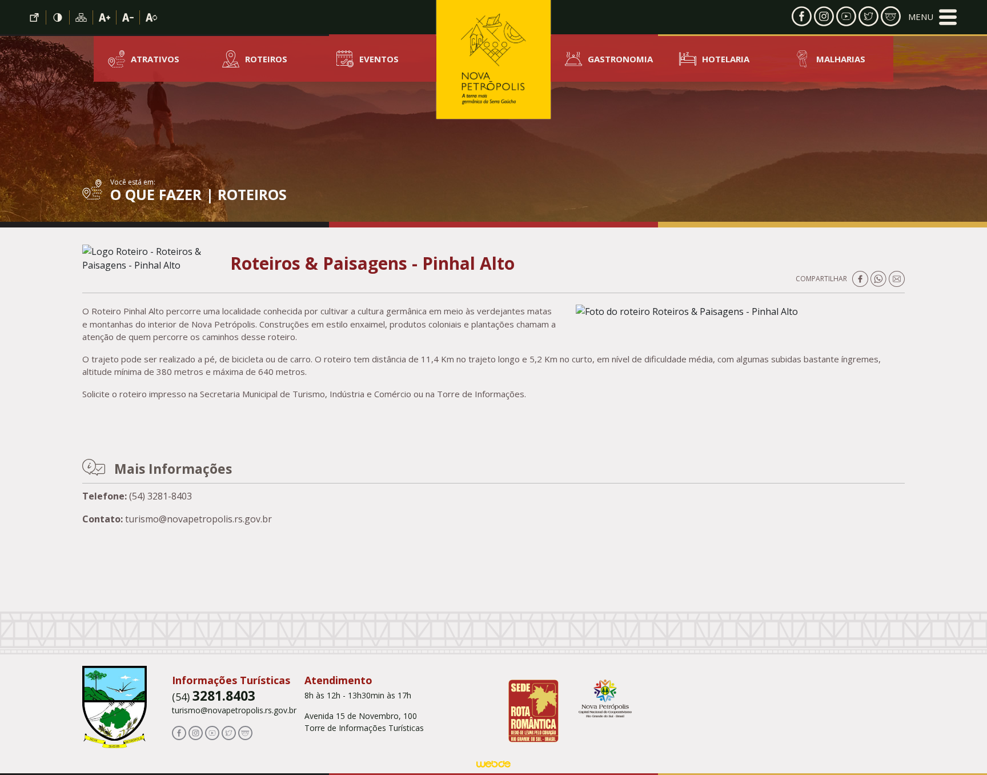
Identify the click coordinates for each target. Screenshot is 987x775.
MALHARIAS (840, 59)
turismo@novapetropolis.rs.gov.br (234, 710)
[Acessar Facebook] (802, 15)
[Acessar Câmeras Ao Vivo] (245, 731)
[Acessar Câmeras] (891, 15)
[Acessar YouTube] (846, 15)
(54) (213, 697)
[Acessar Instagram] (824, 15)
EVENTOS (379, 59)
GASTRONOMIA (620, 59)
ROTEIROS (266, 59)
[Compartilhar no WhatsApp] (879, 277)
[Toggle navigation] (932, 17)
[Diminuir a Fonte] (128, 17)
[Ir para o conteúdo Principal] (34, 17)
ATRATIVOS (155, 59)
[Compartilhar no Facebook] (861, 277)
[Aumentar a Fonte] (105, 17)
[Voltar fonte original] (151, 17)
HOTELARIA (725, 59)
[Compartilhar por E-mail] (897, 277)
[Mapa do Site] (81, 17)
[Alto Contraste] (58, 17)
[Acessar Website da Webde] (493, 766)
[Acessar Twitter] (868, 15)
